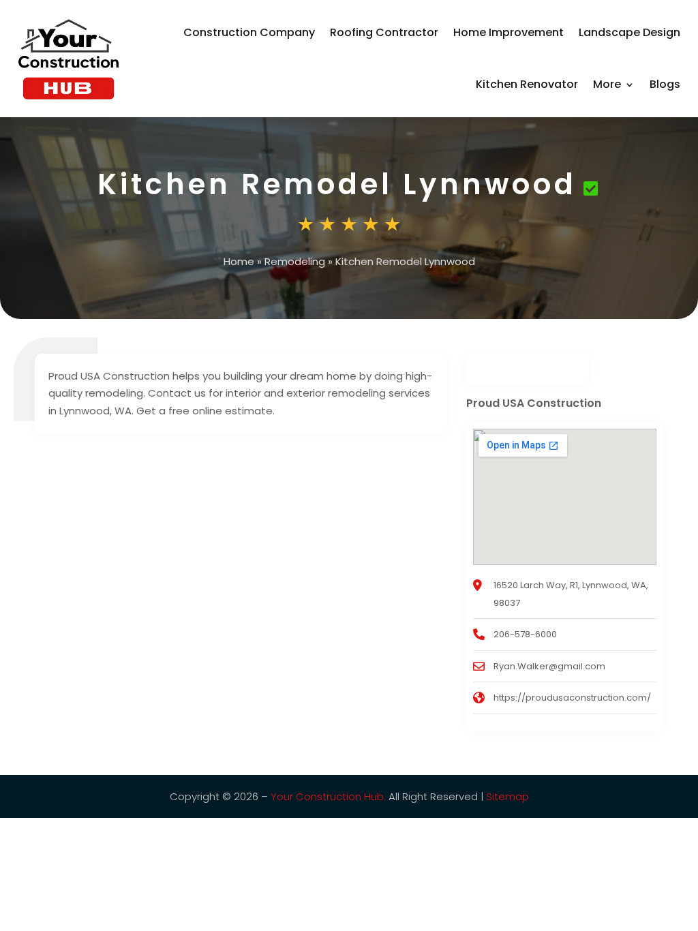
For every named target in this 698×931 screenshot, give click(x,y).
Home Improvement (508, 32)
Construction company (249, 32)
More (607, 84)
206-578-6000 (525, 634)
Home (239, 261)
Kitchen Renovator (527, 84)
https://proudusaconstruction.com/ (572, 697)
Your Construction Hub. (328, 796)
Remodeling (294, 261)
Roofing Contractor (384, 32)
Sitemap (507, 796)
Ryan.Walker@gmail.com (549, 666)
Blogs (665, 84)
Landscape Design (629, 32)
